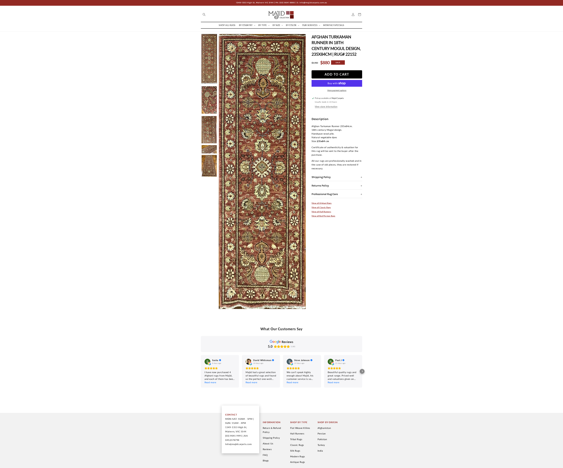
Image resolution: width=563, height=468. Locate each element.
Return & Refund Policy (272, 430)
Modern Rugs (297, 456)
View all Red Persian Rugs (323, 216)
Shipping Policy (321, 177)
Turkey (321, 444)
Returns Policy (320, 185)
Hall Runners (297, 433)
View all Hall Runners (321, 212)
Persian (322, 433)
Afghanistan (324, 427)
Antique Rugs (297, 462)
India (320, 450)
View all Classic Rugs (321, 207)
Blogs (266, 460)
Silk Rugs (295, 450)
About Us (268, 443)
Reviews (267, 449)
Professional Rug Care (325, 194)
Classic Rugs (297, 444)
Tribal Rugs (296, 439)
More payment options (336, 90)
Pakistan (322, 439)
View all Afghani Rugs (322, 203)
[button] (204, 14)
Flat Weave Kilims (300, 427)
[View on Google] (207, 362)
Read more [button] (210, 382)
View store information (326, 106)
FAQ (265, 454)
